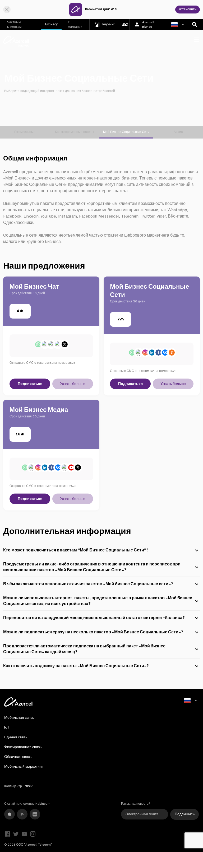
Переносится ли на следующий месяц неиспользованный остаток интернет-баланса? (94, 618)
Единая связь (15, 737)
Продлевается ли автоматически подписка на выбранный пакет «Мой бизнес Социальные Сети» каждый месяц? (84, 649)
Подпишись (185, 814)
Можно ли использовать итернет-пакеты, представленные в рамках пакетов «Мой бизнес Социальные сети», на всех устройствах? (97, 601)
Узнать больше (72, 383)
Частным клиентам (14, 24)
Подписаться (30, 383)
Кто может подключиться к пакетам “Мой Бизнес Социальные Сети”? (76, 550)
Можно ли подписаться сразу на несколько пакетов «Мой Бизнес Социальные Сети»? (93, 632)
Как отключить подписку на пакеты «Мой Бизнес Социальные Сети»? (76, 666)
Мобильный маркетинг (23, 766)
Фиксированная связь (22, 747)
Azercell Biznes (148, 24)
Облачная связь (17, 756)
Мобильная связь (19, 717)
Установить (187, 9)
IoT (7, 727)
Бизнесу (51, 24)
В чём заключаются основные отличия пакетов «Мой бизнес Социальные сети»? (88, 584)
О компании (75, 24)
